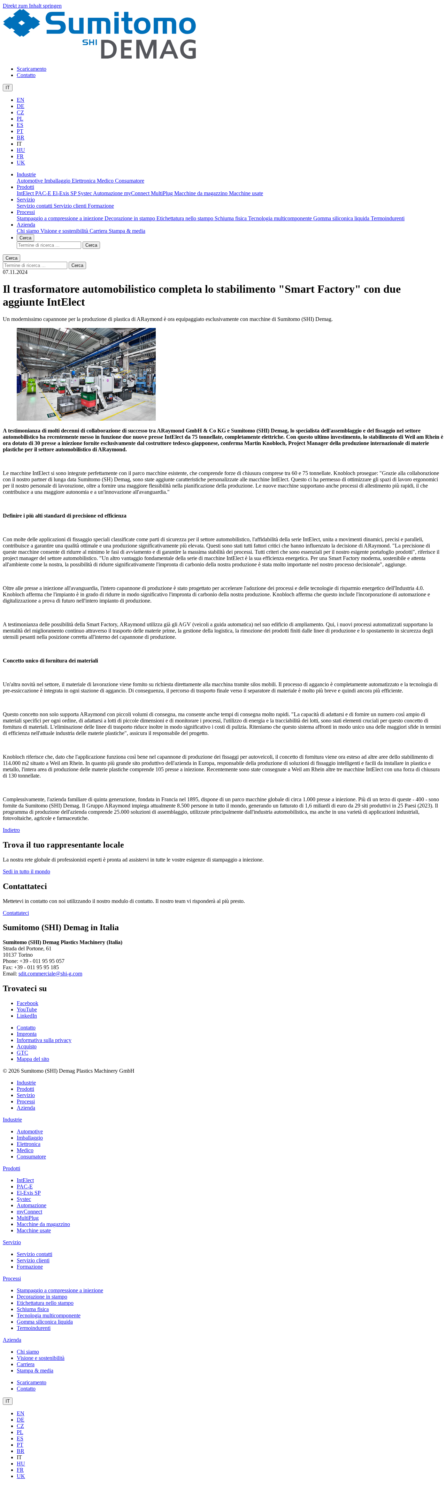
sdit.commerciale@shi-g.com (50, 974)
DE (20, 106)
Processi (26, 212)
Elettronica (84, 181)
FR (20, 156)
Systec (85, 193)
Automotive (30, 181)
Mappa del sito (33, 1059)
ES (20, 125)
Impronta (27, 1034)
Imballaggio (58, 181)
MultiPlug (162, 193)
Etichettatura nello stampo (185, 218)
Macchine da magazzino (201, 193)
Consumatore (129, 181)
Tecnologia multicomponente (280, 218)
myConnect (137, 193)
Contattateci (16, 913)
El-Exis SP (65, 193)
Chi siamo (28, 231)
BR (20, 137)
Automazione (108, 193)
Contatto (26, 75)
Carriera (99, 231)
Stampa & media (127, 231)
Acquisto (27, 1046)
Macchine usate (246, 193)
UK (21, 163)
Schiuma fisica (231, 218)
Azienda (26, 225)
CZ (20, 112)
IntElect (26, 193)
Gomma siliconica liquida (342, 218)
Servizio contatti (35, 206)
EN (20, 100)
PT (20, 131)
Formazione (101, 206)
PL (20, 119)
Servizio (26, 199)
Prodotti (25, 187)
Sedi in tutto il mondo (26, 871)
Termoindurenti (388, 218)
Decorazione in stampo (130, 218)
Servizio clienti (71, 206)
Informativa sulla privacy (44, 1040)
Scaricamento (31, 69)
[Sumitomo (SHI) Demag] (99, 57)
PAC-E (44, 193)
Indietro (11, 830)
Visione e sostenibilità (65, 231)
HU (21, 150)
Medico (106, 181)
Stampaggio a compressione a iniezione (61, 218)
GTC (22, 1053)
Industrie (26, 174)
